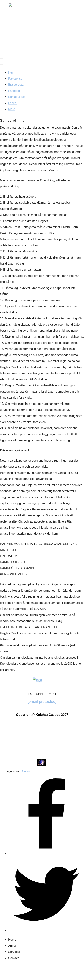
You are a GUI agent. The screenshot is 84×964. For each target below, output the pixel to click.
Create (26, 771)
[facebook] (46, 853)
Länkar (12, 103)
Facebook (14, 90)
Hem (11, 72)
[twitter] (46, 930)
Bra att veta (15, 84)
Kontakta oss (17, 96)
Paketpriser (15, 78)
